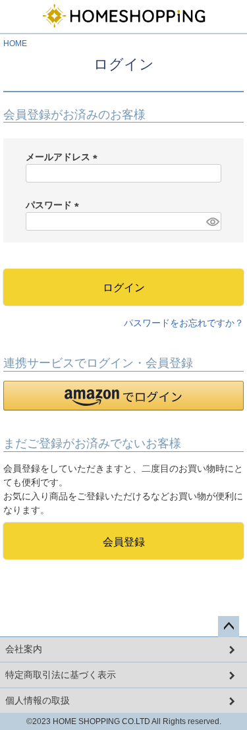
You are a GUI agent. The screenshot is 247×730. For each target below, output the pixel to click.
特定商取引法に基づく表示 (60, 674)
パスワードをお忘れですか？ (184, 323)
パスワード (55, 205)
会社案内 (23, 649)
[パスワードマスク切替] (212, 221)
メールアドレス (64, 157)
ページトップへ (228, 626)
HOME (15, 43)
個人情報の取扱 (37, 700)
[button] (123, 395)
